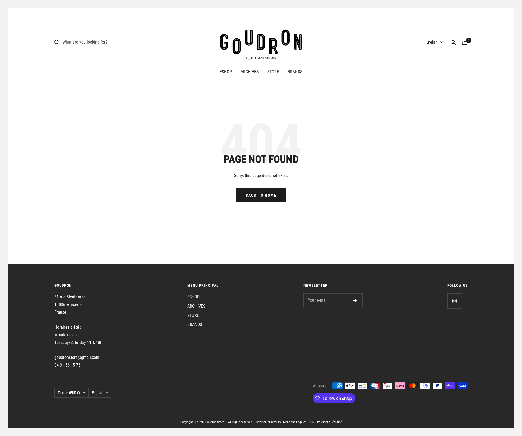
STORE (273, 71)
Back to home (261, 195)
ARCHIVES (250, 71)
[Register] (355, 300)
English (431, 42)
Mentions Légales (294, 422)
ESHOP (226, 71)
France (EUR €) (69, 393)
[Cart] (465, 42)
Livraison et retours (268, 422)
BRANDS (295, 71)
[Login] (453, 42)
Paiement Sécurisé (329, 422)
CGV (312, 422)
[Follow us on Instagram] (454, 300)
